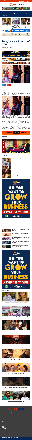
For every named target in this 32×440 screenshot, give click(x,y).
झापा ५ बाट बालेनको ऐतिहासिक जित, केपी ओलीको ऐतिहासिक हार (20, 233)
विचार (23, 13)
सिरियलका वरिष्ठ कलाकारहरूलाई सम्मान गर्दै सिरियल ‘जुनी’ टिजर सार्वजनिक (25, 26)
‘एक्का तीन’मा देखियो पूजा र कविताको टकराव (17, 175)
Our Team (3, 425)
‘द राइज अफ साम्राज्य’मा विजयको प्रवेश (16, 345)
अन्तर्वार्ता (13, 13)
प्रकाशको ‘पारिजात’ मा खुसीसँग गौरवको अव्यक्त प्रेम (16, 401)
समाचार (10, 13)
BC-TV (28, 1)
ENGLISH (25, 1)
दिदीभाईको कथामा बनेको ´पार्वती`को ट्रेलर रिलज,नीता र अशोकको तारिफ (16, 387)
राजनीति (17, 13)
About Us (3, 417)
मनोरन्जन (7, 13)
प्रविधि (26, 13)
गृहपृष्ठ (4, 13)
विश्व (6, 15)
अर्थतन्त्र (20, 13)
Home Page (4, 427)
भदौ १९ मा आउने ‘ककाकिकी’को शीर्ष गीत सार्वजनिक (16, 373)
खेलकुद (4, 15)
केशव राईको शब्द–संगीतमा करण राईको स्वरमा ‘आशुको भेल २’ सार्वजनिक (6, 26)
